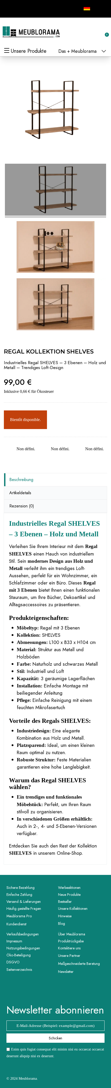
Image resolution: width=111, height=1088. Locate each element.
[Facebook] (11, 8)
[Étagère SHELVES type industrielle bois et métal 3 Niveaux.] (55, 248)
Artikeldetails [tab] (20, 493)
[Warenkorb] (104, 31)
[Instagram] (22, 8)
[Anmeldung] (87, 33)
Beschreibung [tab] (21, 480)
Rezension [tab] (21, 506)
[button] (79, 32)
